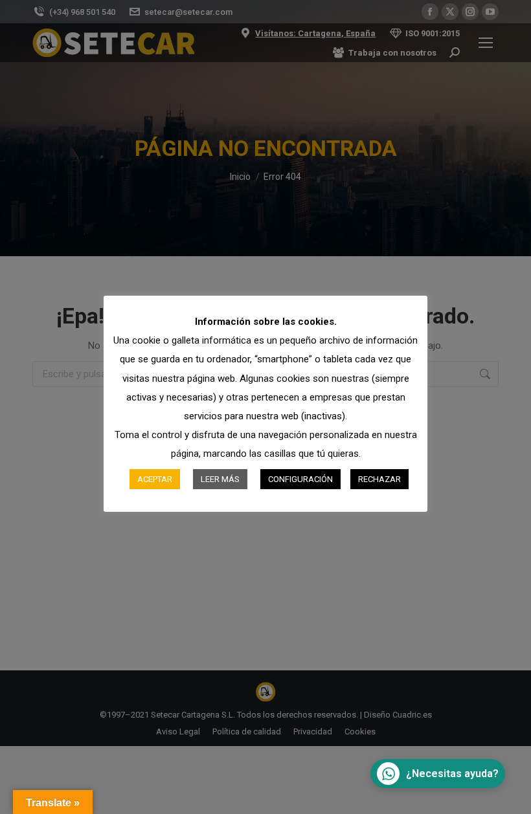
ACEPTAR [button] (154, 479)
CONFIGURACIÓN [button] (300, 479)
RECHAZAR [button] (379, 479)
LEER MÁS (220, 479)
